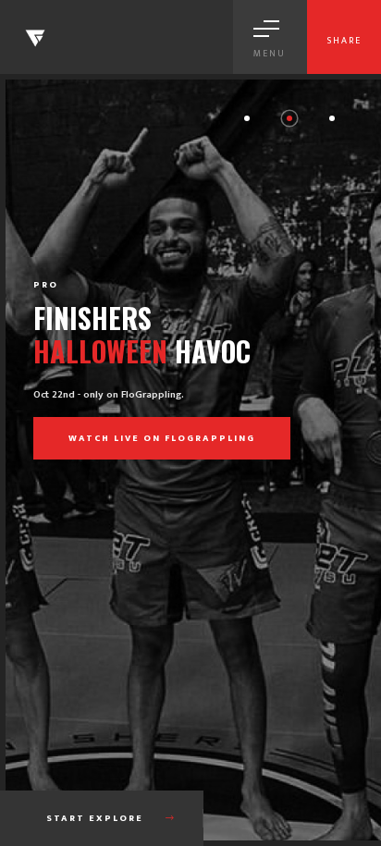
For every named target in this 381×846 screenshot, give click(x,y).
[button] (247, 118)
